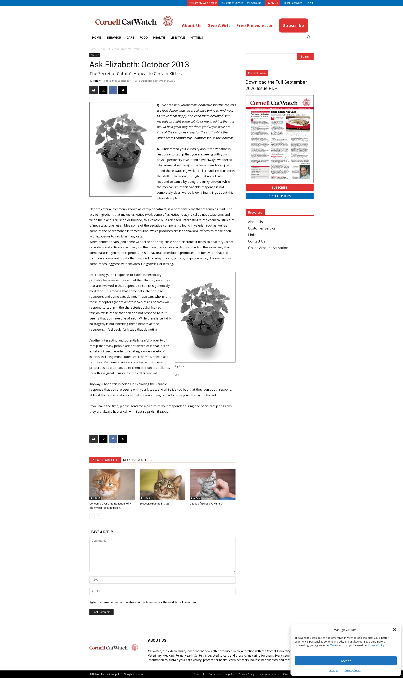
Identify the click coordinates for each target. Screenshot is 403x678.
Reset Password (293, 3)
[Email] (103, 90)
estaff (97, 80)
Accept (346, 661)
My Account (254, 3)
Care (130, 37)
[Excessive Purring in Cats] (162, 484)
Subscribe (279, 187)
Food (144, 37)
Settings (333, 670)
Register (229, 674)
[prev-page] (92, 516)
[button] (395, 630)
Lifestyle (177, 37)
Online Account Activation (268, 247)
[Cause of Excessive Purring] (213, 484)
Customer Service (232, 3)
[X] (122, 90)
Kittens (196, 37)
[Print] (93, 90)
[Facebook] (113, 90)
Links (252, 234)
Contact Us (256, 241)
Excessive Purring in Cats (154, 503)
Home (96, 37)
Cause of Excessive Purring (206, 503)
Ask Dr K (106, 49)
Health (159, 37)
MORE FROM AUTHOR (137, 460)
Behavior (113, 37)
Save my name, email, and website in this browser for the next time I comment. (143, 602)
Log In (310, 3)
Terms (334, 645)
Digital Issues (279, 196)
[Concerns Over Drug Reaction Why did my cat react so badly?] (112, 484)
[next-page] (98, 516)
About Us (255, 221)
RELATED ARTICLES (105, 460)
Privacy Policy (376, 645)
